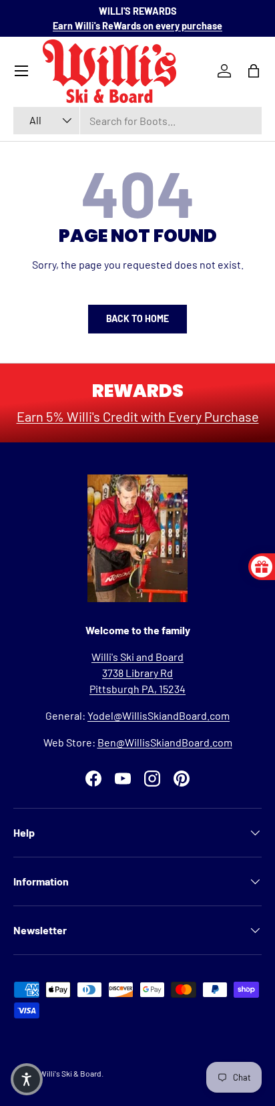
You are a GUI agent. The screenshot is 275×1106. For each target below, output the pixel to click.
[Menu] (21, 71)
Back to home (137, 318)
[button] (27, 1079)
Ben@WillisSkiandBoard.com (164, 742)
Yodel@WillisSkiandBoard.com (158, 715)
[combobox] (137, 120)
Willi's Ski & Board (70, 1073)
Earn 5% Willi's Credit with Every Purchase (138, 416)
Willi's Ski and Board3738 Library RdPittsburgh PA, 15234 (137, 672)
